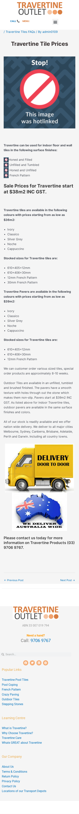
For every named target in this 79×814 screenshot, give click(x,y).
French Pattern (11, 689)
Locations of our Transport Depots (24, 791)
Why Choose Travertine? (17, 733)
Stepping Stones (12, 704)
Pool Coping (10, 684)
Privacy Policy (11, 781)
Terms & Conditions (14, 771)
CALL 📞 (15, 21)
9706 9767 (40, 640)
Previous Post (14, 580)
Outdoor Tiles (10, 699)
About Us (8, 766)
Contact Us (9, 786)
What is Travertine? (14, 728)
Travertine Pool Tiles (15, 680)
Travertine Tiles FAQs (20, 32)
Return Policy (10, 776)
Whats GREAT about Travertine (22, 742)
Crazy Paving (10, 694)
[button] (55, 22)
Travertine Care (11, 738)
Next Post (67, 580)
